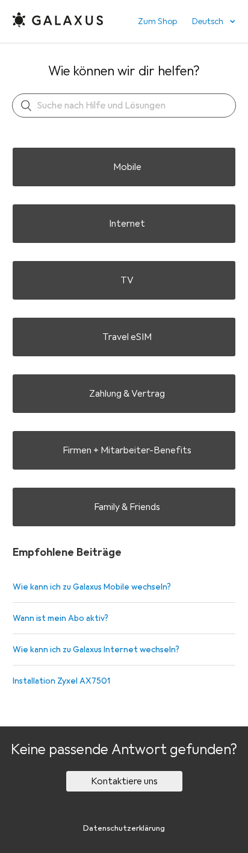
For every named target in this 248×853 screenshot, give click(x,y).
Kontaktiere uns (124, 781)
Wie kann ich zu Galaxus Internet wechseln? (96, 649)
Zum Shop (157, 21)
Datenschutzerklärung (124, 828)
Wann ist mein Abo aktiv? (60, 618)
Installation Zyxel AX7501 (61, 681)
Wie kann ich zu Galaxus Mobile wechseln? (92, 587)
